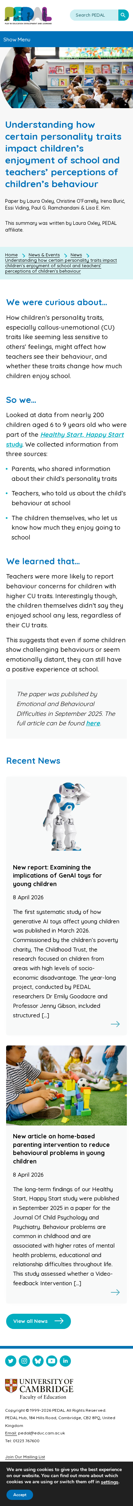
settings (109, 1482)
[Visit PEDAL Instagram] (24, 1362)
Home (11, 254)
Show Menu (16, 39)
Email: (11, 1432)
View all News (30, 1321)
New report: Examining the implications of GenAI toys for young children (57, 875)
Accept (19, 1495)
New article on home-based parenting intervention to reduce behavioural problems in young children (61, 1148)
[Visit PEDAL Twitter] (10, 1362)
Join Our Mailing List (25, 1456)
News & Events (44, 254)
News (76, 254)
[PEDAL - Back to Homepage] (28, 15)
